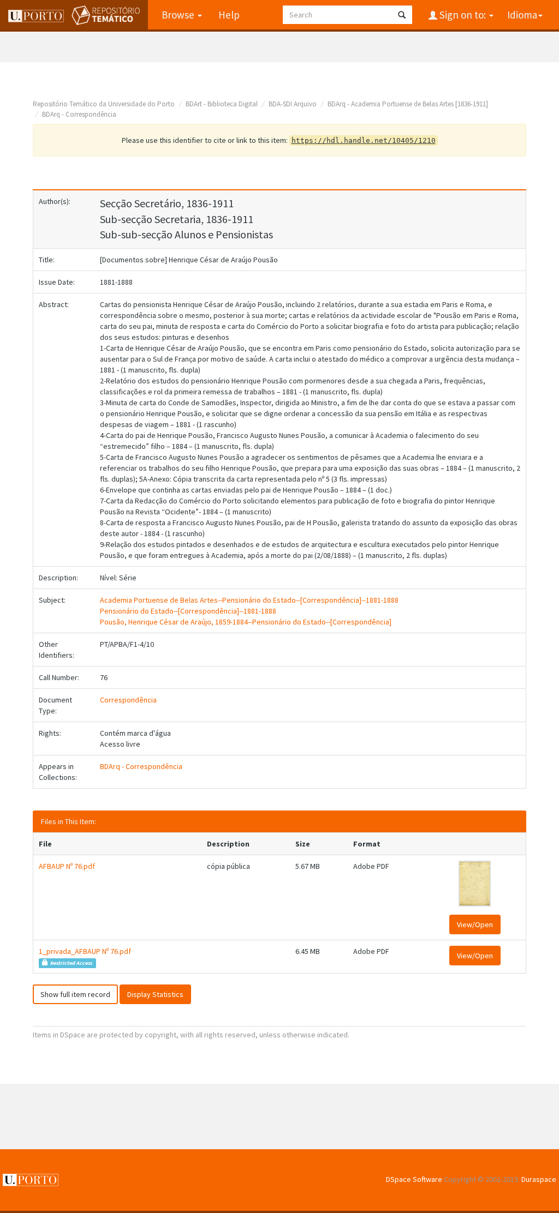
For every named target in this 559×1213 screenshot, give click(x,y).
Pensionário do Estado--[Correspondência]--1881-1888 (188, 611)
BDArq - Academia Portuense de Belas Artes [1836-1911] (408, 104)
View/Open (475, 924)
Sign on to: (462, 14)
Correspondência (128, 700)
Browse (179, 14)
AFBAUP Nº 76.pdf (67, 866)
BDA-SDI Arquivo (293, 104)
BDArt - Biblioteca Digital (222, 104)
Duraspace (538, 1179)
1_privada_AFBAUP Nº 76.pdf (85, 951)
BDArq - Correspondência (79, 114)
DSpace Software (414, 1179)
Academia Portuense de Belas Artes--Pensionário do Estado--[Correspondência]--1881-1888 (249, 600)
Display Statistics (155, 994)
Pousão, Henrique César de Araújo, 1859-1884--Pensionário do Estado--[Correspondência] (245, 622)
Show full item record (75, 994)
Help (229, 14)
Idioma (522, 14)
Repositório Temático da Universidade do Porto (104, 104)
